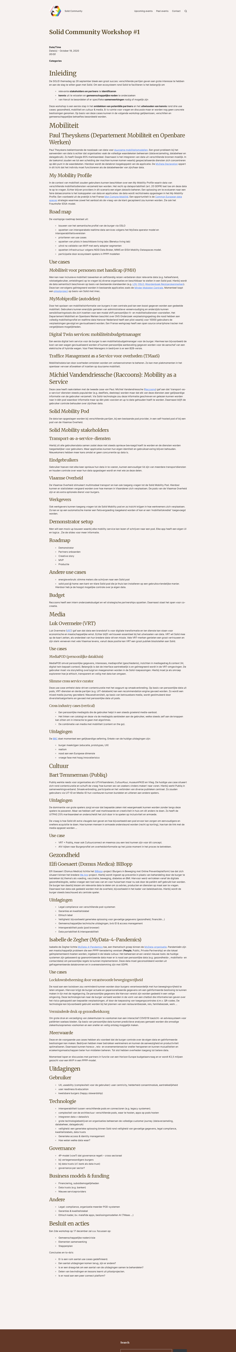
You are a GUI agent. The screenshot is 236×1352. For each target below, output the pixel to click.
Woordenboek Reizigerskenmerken (164, 284)
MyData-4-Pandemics (90, 947)
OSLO (141, 284)
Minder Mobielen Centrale (148, 287)
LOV (135, 284)
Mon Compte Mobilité (116, 196)
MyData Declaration (167, 164)
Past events (162, 11)
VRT (69, 630)
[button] (186, 11)
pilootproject (61, 291)
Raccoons (150, 389)
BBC (55, 738)
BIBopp (99, 871)
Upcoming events (143, 11)
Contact (176, 11)
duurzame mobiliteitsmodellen (131, 150)
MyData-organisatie (155, 947)
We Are (84, 874)
